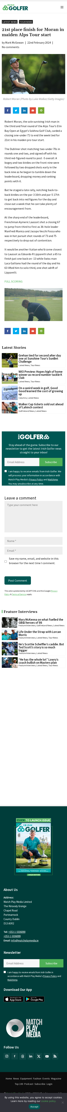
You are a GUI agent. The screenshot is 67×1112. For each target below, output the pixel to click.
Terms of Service (19, 594)
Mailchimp (53, 479)
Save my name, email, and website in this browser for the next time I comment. (34, 561)
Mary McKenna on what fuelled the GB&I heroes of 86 (41, 621)
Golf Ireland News (26, 411)
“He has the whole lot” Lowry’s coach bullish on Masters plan (38, 661)
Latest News (10, 22)
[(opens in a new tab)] (33, 846)
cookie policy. (48, 1101)
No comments (10, 47)
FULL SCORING (13, 281)
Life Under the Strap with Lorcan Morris (40, 633)
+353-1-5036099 (12, 936)
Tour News (26, 22)
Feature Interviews (27, 625)
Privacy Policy (36, 479)
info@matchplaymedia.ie (25, 940)
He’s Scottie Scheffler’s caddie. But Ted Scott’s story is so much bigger (41, 647)
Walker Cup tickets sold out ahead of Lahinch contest (41, 405)
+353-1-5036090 (16, 932)
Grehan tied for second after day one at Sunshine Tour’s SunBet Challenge (40, 358)
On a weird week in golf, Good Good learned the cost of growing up (41, 391)
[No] (62, 1102)
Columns (23, 397)
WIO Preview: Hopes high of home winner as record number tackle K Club (41, 375)
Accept (34, 1106)
